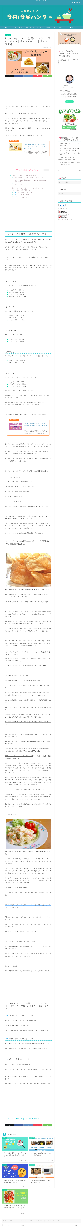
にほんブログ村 (62, 208)
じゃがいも (8, 35)
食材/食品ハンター (41, 0)
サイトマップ (18, 27)
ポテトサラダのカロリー (24, 197)
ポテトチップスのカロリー (24, 194)
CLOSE (46, 169)
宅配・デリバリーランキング (65, 219)
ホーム (8, 27)
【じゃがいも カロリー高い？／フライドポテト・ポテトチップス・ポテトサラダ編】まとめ (29, 189)
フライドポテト (20, 1118)
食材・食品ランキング (63, 214)
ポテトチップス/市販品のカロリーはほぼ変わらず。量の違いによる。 (30, 180)
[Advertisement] (28, 91)
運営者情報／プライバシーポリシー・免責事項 (38, 27)
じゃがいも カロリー (10, 1118)
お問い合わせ (74, 27)
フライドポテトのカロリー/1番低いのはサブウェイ (29, 178)
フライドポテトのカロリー (24, 192)
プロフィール (69, 101)
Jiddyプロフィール (61, 27)
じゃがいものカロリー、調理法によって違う (25, 175)
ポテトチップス (36, 1118)
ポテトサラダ (18, 184)
